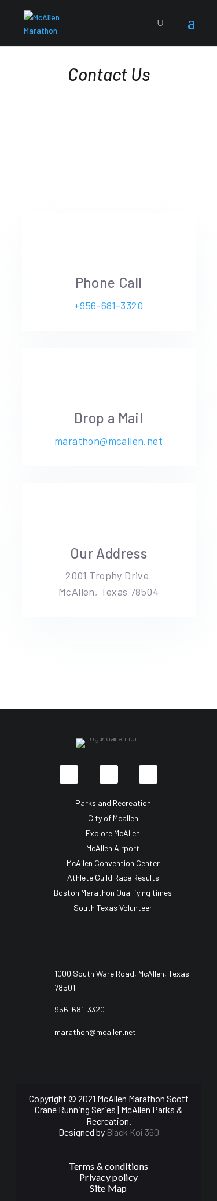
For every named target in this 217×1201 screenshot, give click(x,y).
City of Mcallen (113, 818)
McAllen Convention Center (113, 863)
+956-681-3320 (108, 305)
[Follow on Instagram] (148, 774)
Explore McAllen (113, 833)
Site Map (108, 1187)
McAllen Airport (112, 848)
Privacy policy (109, 1177)
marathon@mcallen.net (108, 440)
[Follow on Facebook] (69, 774)
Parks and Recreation (113, 803)
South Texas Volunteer (112, 907)
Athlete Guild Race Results (113, 877)
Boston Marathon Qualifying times (113, 892)
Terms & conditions (108, 1166)
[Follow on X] (109, 774)
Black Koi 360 (132, 1131)
